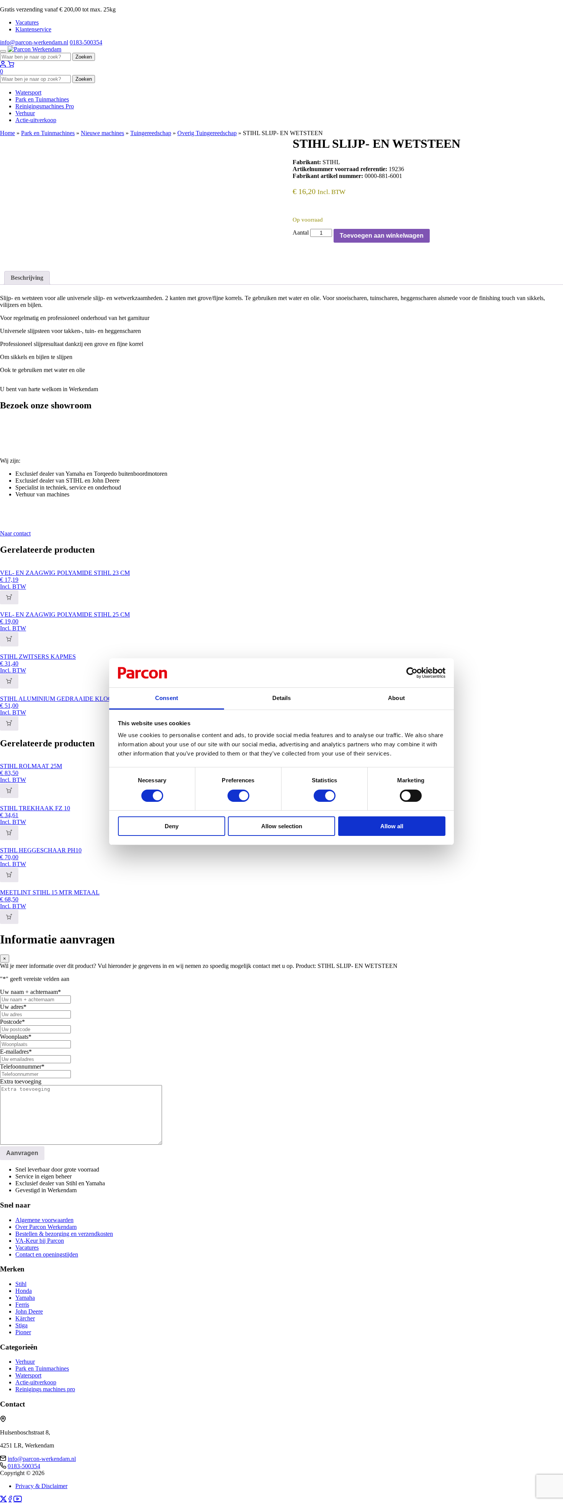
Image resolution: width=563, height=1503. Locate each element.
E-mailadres (16, 1051)
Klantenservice (33, 29)
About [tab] (396, 698)
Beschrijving (27, 277)
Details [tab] (281, 698)
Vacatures (27, 22)
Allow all (391, 826)
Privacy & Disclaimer (41, 1486)
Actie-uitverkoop (35, 120)
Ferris (22, 1304)
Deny (171, 826)
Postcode (12, 1021)
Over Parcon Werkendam (46, 1227)
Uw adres (13, 1007)
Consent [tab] (166, 698)
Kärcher (25, 1318)
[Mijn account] (4, 64)
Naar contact (15, 533)
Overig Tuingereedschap (207, 133)
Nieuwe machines (102, 133)
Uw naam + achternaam (30, 992)
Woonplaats (15, 1036)
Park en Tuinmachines (42, 99)
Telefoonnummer (22, 1066)
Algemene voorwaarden (44, 1220)
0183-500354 (86, 42)
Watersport (28, 92)
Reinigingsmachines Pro (44, 106)
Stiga (21, 1325)
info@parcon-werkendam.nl (34, 42)
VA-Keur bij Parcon (39, 1240)
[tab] (27, 278)
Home (7, 133)
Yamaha (25, 1297)
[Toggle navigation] (3, 51)
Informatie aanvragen (26, 255)
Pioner (23, 1332)
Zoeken (83, 57)
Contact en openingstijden (46, 1254)
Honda (23, 1291)
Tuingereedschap (150, 133)
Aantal (301, 232)
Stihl (20, 1284)
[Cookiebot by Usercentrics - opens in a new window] (411, 673)
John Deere (29, 1311)
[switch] (238, 796)
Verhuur (25, 113)
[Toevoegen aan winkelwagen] (9, 597)
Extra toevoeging (20, 1081)
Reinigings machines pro (45, 1389)
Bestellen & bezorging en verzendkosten (64, 1233)
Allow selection (281, 826)
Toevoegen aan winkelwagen (382, 235)
